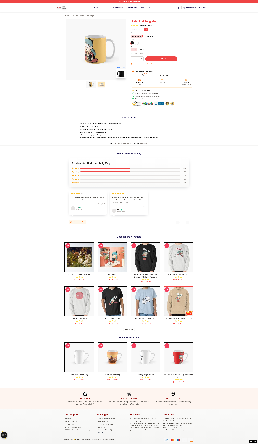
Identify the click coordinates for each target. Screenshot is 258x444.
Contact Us (101, 427)
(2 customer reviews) (146, 25)
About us (68, 418)
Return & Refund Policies (106, 424)
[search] (178, 8)
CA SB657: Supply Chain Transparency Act (78, 430)
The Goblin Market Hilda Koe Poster (79, 274)
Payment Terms (103, 421)
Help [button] (254, 441)
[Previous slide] (68, 50)
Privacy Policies (70, 424)
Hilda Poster (112, 274)
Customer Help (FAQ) (105, 430)
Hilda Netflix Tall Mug (112, 375)
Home (66, 16)
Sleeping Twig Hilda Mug (146, 375)
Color (132, 39)
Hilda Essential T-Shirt (113, 318)
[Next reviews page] (187, 222)
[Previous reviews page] (178, 222)
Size (132, 46)
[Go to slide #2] (101, 84)
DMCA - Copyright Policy (73, 427)
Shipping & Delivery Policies (107, 418)
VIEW (79, 270)
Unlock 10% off (4, 435)
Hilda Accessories (77, 16)
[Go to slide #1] (91, 84)
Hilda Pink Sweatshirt (79, 318)
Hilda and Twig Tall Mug (79, 375)
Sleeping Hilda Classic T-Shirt (145, 318)
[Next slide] (124, 50)
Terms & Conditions (71, 421)
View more (129, 329)
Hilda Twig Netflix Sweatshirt (178, 274)
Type (132, 33)
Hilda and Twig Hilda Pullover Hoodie (178, 318)
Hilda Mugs (90, 16)
